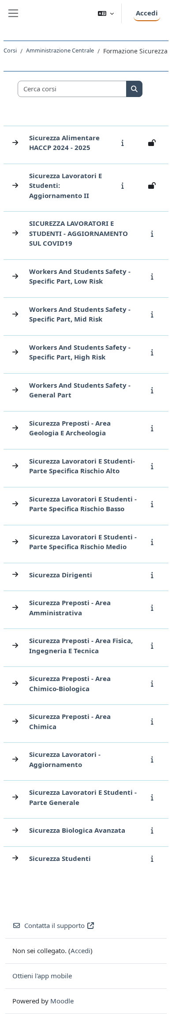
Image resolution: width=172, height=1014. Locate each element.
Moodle (62, 1000)
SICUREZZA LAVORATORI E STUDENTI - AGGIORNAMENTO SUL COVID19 (78, 233)
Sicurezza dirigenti (60, 574)
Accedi (147, 12)
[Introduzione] (124, 142)
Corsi (10, 50)
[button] (106, 13)
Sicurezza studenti (60, 858)
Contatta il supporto (54, 925)
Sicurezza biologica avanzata (77, 830)
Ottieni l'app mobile (42, 975)
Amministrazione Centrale (60, 50)
